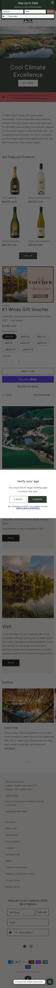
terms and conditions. (28, 508)
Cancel (18, 499)
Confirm (37, 499)
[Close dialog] (52, 2)
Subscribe (50, 11)
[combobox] (5, 16)
